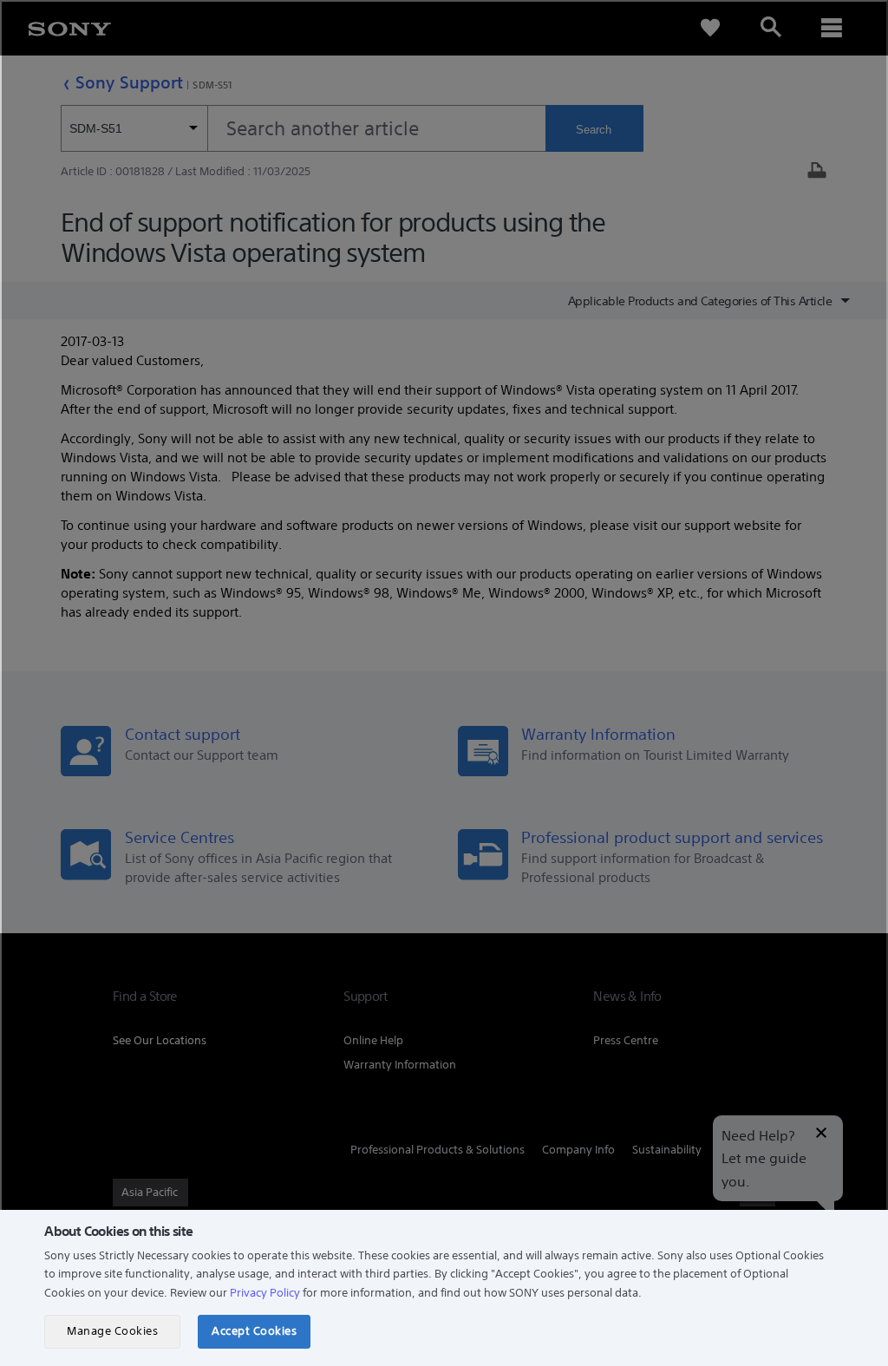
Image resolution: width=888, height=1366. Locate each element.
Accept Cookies (254, 1331)
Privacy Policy (265, 1292)
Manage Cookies (112, 1331)
